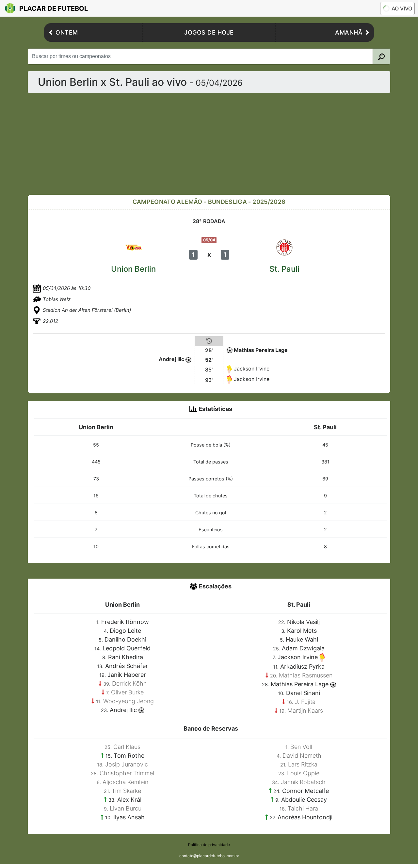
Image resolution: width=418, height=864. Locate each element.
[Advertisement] (209, 143)
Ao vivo (402, 8)
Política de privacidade (209, 844)
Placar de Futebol (53, 8)
